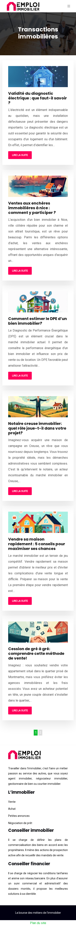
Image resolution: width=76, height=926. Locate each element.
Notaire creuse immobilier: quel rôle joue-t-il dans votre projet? (37, 428)
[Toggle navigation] (69, 6)
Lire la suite (20, 155)
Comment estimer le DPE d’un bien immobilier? (37, 321)
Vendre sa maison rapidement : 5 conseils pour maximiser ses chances (36, 543)
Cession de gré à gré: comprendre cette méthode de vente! (36, 653)
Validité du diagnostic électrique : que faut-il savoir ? (37, 98)
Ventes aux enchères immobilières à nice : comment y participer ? (32, 207)
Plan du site (38, 923)
